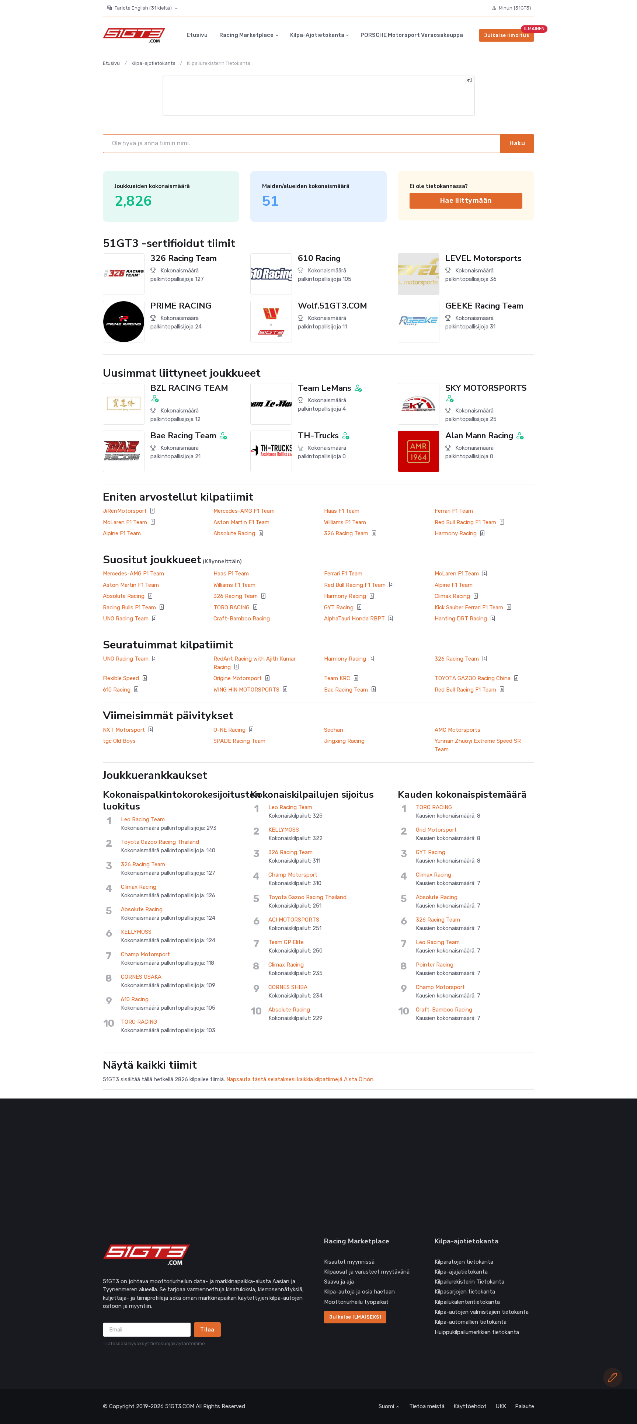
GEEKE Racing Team (484, 305)
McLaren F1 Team (125, 522)
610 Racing (319, 258)
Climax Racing (452, 596)
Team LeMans (324, 388)
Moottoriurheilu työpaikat (356, 1302)
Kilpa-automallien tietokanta (471, 1322)
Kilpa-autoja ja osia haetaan (359, 1291)
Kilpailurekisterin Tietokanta (469, 1281)
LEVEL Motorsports (483, 258)
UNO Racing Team (126, 618)
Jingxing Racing (344, 741)
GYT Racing (339, 607)
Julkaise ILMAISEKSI (355, 1317)
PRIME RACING (181, 305)
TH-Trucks (318, 435)
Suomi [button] (386, 1406)
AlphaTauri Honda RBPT (354, 618)
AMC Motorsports (457, 730)
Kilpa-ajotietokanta (317, 35)
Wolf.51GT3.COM (332, 305)
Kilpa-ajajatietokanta (461, 1271)
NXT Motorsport (124, 730)
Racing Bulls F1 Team (129, 607)
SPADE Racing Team (239, 741)
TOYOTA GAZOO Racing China (473, 678)
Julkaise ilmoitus (506, 35)
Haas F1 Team (341, 511)
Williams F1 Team (345, 522)
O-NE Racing (229, 730)
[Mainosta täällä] (469, 81)
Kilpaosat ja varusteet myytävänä (367, 1271)
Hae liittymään (466, 200)
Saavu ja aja (339, 1281)
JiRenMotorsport (125, 511)
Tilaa (207, 1329)
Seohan (333, 730)
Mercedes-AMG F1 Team (244, 511)
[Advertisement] (324, 1167)
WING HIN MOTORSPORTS (246, 689)
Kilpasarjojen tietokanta (465, 1291)
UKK (500, 1406)
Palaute (524, 1406)
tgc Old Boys (119, 741)
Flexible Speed (121, 678)
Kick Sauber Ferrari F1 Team (469, 607)
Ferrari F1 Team (454, 511)
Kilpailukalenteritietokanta (467, 1302)
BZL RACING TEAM (189, 388)
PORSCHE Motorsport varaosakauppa (412, 35)
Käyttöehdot (470, 1406)
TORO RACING (231, 607)
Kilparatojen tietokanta (464, 1261)
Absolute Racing (234, 533)
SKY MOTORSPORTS (486, 388)
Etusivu (197, 35)
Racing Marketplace (246, 35)
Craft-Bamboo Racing (241, 618)
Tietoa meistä (427, 1406)
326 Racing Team (183, 258)
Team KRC (337, 678)
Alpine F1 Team (122, 533)
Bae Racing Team (183, 435)
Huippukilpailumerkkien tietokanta (477, 1332)
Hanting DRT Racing (461, 618)
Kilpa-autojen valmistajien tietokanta (482, 1312)
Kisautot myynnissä (349, 1261)
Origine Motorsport (237, 678)
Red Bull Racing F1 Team (465, 522)
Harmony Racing (456, 533)
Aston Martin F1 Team (241, 522)
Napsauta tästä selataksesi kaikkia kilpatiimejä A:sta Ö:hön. (300, 1079)
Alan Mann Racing (479, 435)
